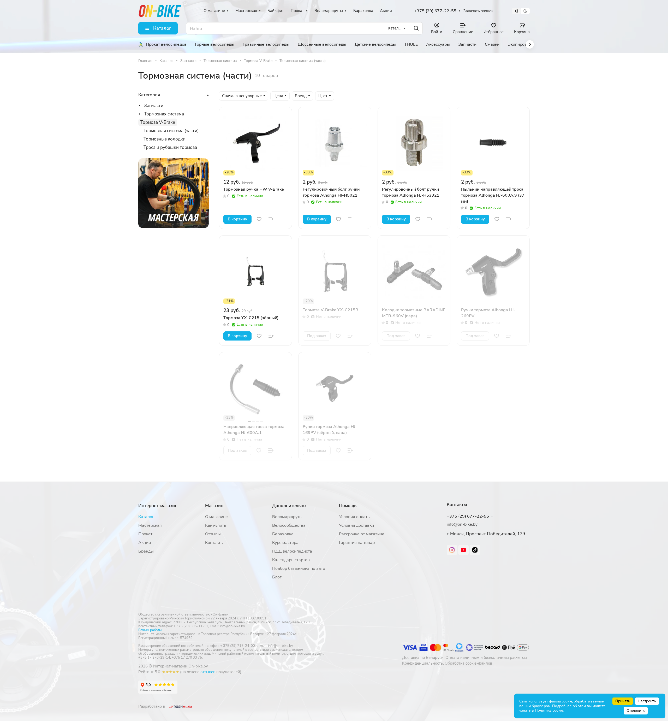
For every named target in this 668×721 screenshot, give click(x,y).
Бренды (146, 551)
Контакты (214, 543)
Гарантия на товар (357, 543)
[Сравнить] (271, 219)
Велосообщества (289, 525)
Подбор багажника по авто (298, 568)
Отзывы (213, 534)
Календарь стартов (291, 560)
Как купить (215, 525)
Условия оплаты (355, 517)
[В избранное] (259, 219)
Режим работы (150, 630)
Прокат (145, 534)
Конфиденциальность (422, 663)
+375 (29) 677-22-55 (435, 11)
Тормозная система (164, 114)
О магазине (216, 517)
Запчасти (153, 106)
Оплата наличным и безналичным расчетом (486, 657)
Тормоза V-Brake (157, 122)
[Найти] (416, 28)
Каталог (146, 517)
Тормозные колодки (165, 139)
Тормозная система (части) (171, 131)
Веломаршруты (287, 517)
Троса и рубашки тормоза (170, 147)
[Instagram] (452, 550)
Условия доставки (356, 525)
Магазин (214, 506)
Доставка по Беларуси (423, 657)
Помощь (347, 506)
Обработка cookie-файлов (468, 663)
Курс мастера (285, 543)
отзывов (207, 672)
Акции (144, 543)
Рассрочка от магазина (361, 534)
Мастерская (150, 525)
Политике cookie (549, 710)
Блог (277, 577)
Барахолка (283, 534)
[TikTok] (475, 550)
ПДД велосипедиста (292, 551)
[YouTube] (463, 550)
